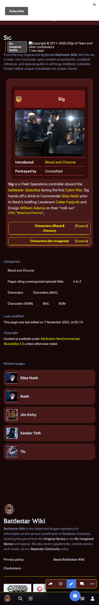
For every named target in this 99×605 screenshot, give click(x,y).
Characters (15, 292)
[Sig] (49, 133)
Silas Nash (70, 196)
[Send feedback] (75, 595)
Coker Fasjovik (67, 202)
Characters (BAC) (45, 292)
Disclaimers (12, 568)
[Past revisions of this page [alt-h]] (61, 583)
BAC (46, 303)
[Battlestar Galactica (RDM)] (19, 98)
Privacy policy (14, 559)
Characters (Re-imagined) (49, 241)
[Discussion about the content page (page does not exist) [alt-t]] (82, 583)
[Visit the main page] (7, 598)
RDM (62, 303)
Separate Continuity (45, 549)
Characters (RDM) (20, 303)
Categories (12, 261)
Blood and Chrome (60, 162)
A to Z (77, 281)
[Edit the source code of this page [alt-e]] (71, 583)
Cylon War (73, 190)
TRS (12, 213)
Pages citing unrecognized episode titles (36, 281)
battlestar (16, 190)
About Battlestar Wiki (68, 559)
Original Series (54, 539)
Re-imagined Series (15, 47)
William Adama (32, 208)
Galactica (32, 190)
